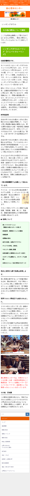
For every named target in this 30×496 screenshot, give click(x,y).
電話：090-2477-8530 (8, 466)
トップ (3, 422)
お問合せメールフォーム (8, 470)
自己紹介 (4, 451)
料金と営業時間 (6, 441)
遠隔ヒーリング (6, 433)
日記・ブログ (5, 455)
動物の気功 (5, 429)
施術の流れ (5, 437)
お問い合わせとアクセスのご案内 (6, 446)
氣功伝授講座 (5, 463)
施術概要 (4, 426)
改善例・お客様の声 (7, 459)
